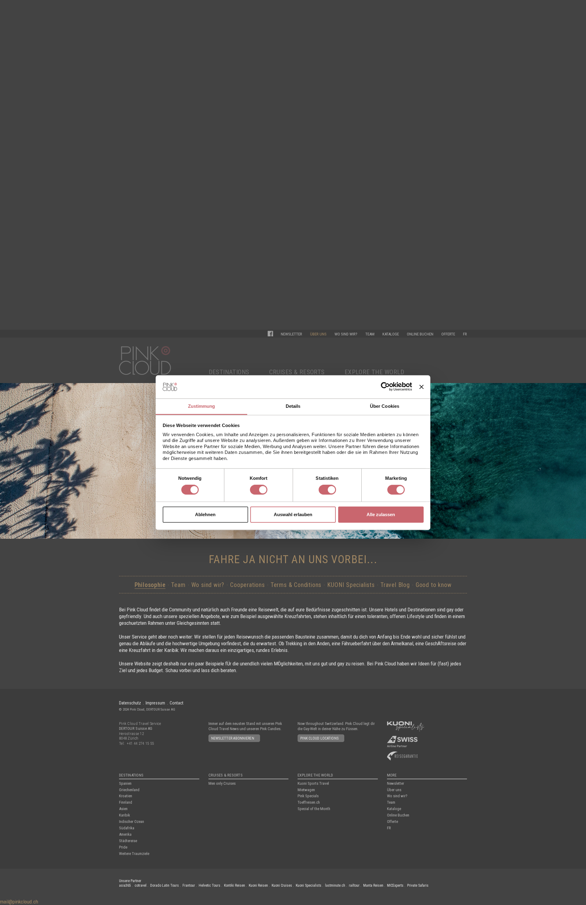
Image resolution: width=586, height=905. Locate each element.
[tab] (201, 407)
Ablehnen (205, 514)
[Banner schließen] (421, 387)
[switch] (258, 490)
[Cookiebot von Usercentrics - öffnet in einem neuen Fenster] (385, 387)
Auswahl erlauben (293, 514)
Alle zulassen (381, 514)
